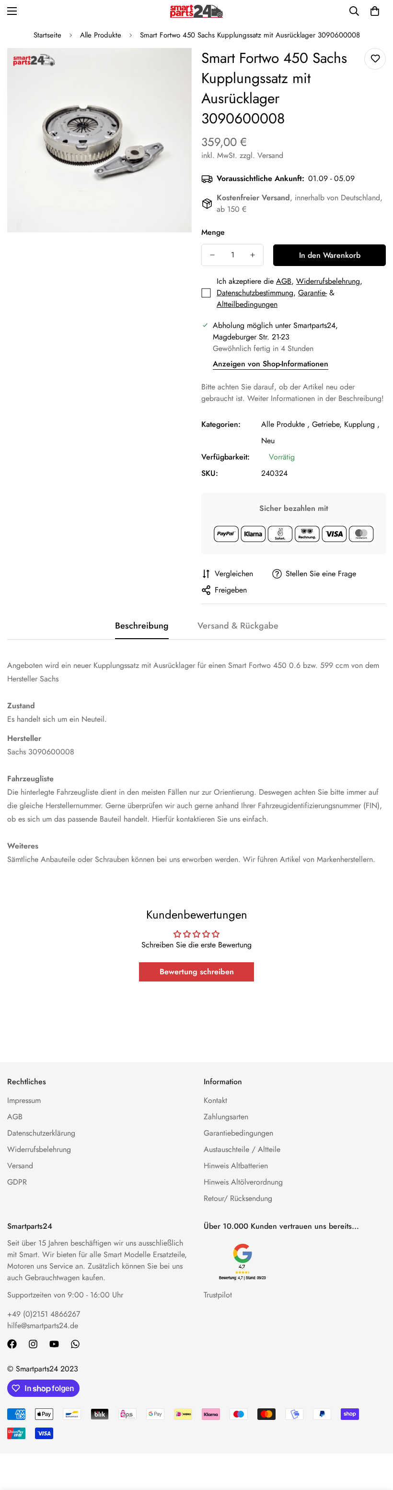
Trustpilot (218, 1294)
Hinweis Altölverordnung (243, 1181)
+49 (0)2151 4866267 (43, 1314)
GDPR (17, 1181)
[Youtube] (54, 1344)
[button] (375, 11)
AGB (283, 281)
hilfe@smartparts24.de (42, 1325)
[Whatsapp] (75, 1344)
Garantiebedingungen (238, 1133)
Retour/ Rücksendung (238, 1198)
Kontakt (215, 1100)
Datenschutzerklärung (41, 1133)
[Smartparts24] (196, 11)
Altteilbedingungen (247, 304)
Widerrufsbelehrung (328, 281)
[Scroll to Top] (374, 1438)
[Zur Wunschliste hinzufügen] (375, 59)
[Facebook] (12, 1344)
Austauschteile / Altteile (242, 1149)
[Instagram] (33, 1344)
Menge (213, 232)
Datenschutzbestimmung (255, 292)
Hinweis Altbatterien (236, 1165)
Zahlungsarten (226, 1116)
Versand (20, 1165)
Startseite (47, 35)
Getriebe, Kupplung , (346, 424)
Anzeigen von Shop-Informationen (270, 363)
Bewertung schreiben (197, 971)
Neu (268, 440)
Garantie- (312, 292)
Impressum (24, 1100)
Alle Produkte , (285, 424)
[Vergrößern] (171, 68)
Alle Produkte (100, 35)
